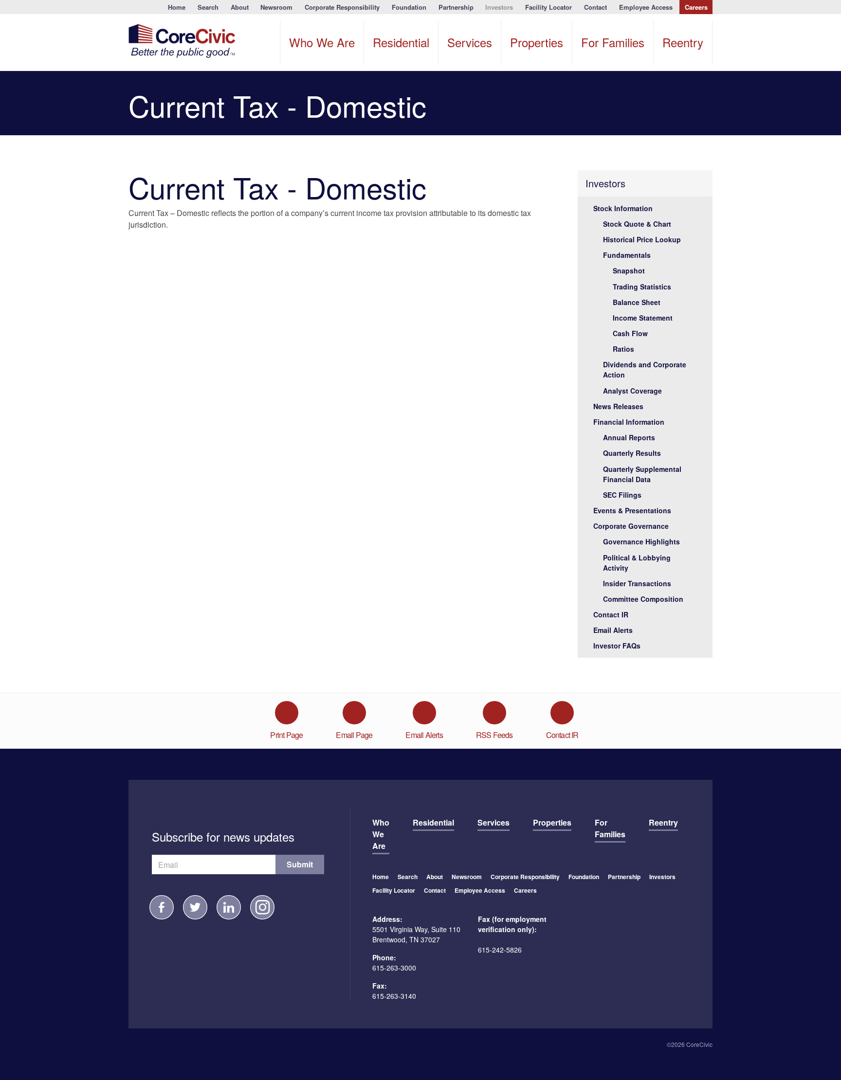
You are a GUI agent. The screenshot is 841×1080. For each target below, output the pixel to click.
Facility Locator (548, 7)
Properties (536, 42)
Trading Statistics (642, 286)
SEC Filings (622, 495)
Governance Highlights (641, 541)
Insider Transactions (637, 583)
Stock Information (623, 208)
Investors (499, 7)
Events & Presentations (632, 510)
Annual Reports (629, 437)
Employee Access (646, 7)
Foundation (409, 7)
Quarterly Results (632, 453)
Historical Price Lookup (642, 239)
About (240, 7)
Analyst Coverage (632, 391)
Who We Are (322, 42)
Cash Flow (630, 333)
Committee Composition (643, 599)
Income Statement (643, 318)
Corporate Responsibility (342, 7)
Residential (401, 42)
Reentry (682, 42)
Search (208, 7)
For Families (612, 42)
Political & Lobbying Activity (637, 563)
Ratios (623, 349)
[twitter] (195, 907)
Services (469, 42)
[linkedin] (229, 907)
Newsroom (276, 7)
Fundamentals (627, 255)
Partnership (456, 7)
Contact (595, 7)
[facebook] (161, 907)
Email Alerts (613, 630)
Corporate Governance (631, 526)
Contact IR (610, 614)
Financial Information (628, 422)
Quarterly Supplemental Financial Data (642, 474)
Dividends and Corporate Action (644, 369)
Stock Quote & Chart (637, 224)
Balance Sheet (636, 302)
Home (176, 7)
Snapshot (629, 270)
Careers (696, 7)
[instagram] (262, 907)
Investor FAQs (616, 645)
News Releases (618, 406)
